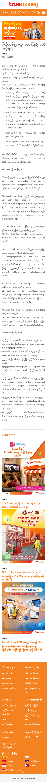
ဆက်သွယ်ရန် (6, 738)
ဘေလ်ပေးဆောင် (7, 683)
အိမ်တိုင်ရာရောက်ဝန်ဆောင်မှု (7, 712)
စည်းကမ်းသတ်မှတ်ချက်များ (32, 690)
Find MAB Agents (31, 683)
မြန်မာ (9, 757)
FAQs (4, 719)
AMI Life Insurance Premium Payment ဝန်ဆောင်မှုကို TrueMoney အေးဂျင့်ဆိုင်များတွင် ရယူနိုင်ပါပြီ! (23, 576)
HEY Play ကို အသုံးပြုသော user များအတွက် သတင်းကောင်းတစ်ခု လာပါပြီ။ (21, 505)
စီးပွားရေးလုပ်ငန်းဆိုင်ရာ (33, 724)
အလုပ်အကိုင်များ (7, 724)
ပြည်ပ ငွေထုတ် (7, 678)
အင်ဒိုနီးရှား (10, 765)
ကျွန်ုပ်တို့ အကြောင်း (31, 705)
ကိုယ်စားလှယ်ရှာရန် (9, 12)
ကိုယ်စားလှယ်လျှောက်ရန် (26, 12)
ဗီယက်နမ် (10, 761)
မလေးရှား (10, 770)
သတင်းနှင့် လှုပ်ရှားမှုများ (10, 705)
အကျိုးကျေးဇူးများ (31, 710)
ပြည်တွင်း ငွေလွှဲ (7, 673)
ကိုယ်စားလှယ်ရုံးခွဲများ (9, 688)
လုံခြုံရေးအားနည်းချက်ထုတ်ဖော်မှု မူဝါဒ (9, 745)
